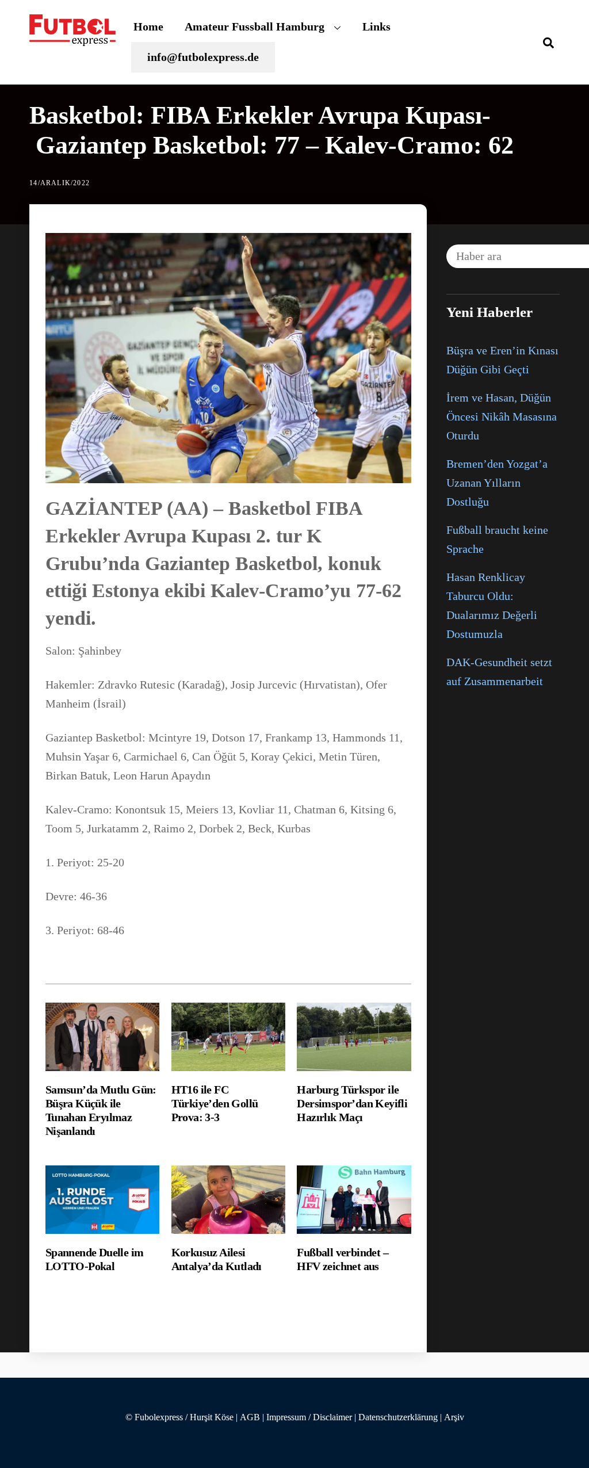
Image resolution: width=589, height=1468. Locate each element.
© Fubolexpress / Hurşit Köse (179, 1417)
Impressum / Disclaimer (309, 1417)
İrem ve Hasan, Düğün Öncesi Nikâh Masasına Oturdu (501, 416)
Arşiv (454, 1417)
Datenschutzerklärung (398, 1417)
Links (376, 26)
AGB (250, 1417)
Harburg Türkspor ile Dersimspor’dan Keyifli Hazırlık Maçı (352, 1103)
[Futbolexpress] (72, 39)
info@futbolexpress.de (203, 57)
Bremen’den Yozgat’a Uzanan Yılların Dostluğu (497, 482)
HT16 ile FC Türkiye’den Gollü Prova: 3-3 (214, 1103)
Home (148, 26)
